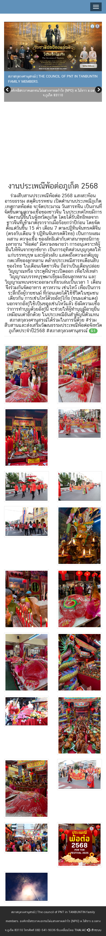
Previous (8, 90)
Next (98, 90)
